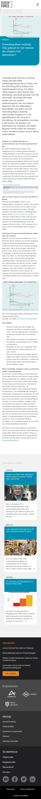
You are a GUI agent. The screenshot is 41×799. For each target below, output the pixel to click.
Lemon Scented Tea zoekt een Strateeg (18, 648)
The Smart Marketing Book (26, 319)
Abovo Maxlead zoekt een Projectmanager (19, 653)
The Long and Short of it (21, 214)
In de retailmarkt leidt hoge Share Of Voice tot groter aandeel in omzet (18, 529)
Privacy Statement (27, 789)
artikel (10, 430)
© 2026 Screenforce (20, 796)
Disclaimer (11, 789)
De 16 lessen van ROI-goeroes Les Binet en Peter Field (20, 581)
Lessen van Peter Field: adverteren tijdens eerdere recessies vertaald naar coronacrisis (19, 475)
